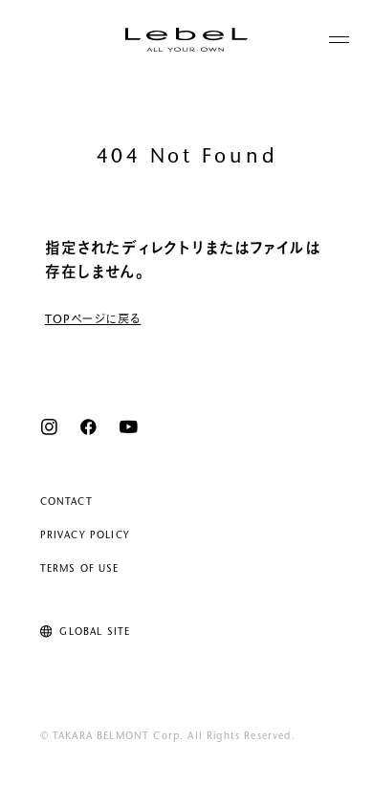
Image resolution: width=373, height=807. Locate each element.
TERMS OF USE (80, 569)
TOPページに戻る (93, 320)
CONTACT (66, 502)
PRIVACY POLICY (85, 536)
